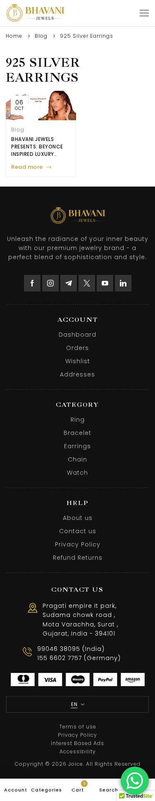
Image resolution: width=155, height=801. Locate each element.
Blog (41, 35)
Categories (46, 789)
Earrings (77, 446)
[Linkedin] (123, 283)
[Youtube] (105, 283)
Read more (27, 167)
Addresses (77, 374)
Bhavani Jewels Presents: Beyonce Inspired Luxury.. (37, 147)
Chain (77, 459)
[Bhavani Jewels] (35, 13)
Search (108, 789)
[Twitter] (87, 283)
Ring (78, 419)
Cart (79, 787)
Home (14, 35)
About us (78, 518)
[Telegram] (68, 283)
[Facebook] (32, 283)
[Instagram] (50, 283)
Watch (77, 472)
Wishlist (77, 361)
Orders (77, 348)
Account (15, 789)
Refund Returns (78, 557)
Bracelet (77, 433)
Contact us (77, 531)
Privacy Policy (77, 544)
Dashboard (77, 334)
